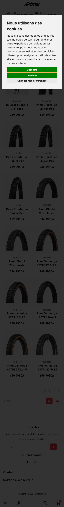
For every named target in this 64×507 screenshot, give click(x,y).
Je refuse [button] (32, 75)
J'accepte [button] (32, 69)
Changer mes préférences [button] (32, 80)
